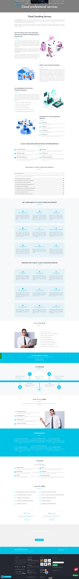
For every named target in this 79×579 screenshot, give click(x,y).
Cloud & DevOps (37, 9)
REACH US (62, 3)
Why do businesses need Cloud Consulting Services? (23, 178)
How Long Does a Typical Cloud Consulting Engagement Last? (24, 184)
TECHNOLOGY (35, 3)
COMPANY (27, 3)
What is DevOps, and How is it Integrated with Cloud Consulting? (25, 188)
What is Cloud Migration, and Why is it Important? (23, 182)
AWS (16, 51)
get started (52, 519)
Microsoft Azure (19, 51)
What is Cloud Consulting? (19, 173)
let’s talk (27, 519)
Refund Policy (59, 570)
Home (23, 3)
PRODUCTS (46, 3)
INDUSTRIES (41, 3)
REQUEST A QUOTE (39, 539)
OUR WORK (54, 3)
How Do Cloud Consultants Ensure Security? (21, 186)
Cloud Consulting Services (43, 9)
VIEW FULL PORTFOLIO (39, 359)
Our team (15, 24)
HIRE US (50, 3)
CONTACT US (61, 549)
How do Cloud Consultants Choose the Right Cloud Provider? (24, 180)
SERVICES (31, 3)
